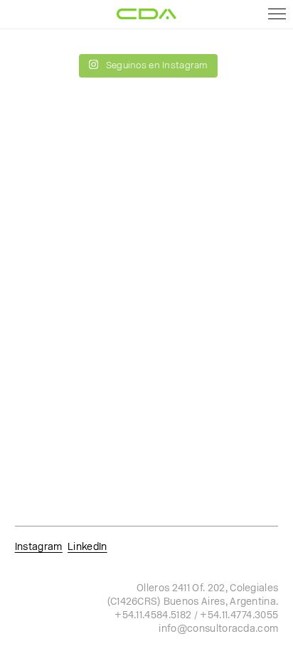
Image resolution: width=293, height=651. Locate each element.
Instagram (39, 547)
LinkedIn (87, 547)
